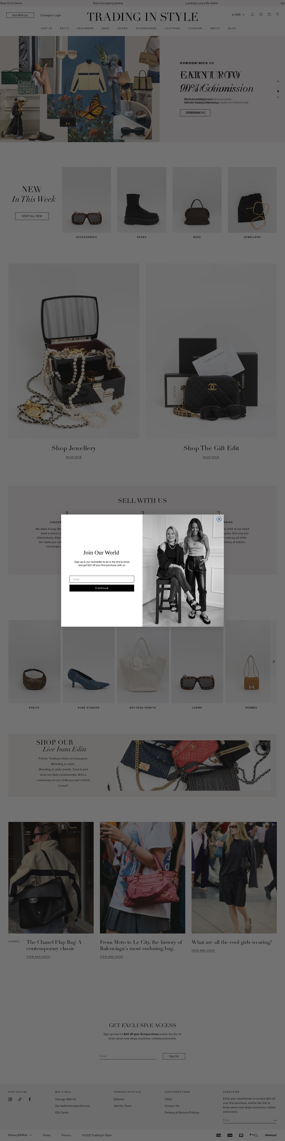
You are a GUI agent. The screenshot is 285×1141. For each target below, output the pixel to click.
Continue (101, 588)
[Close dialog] (219, 519)
